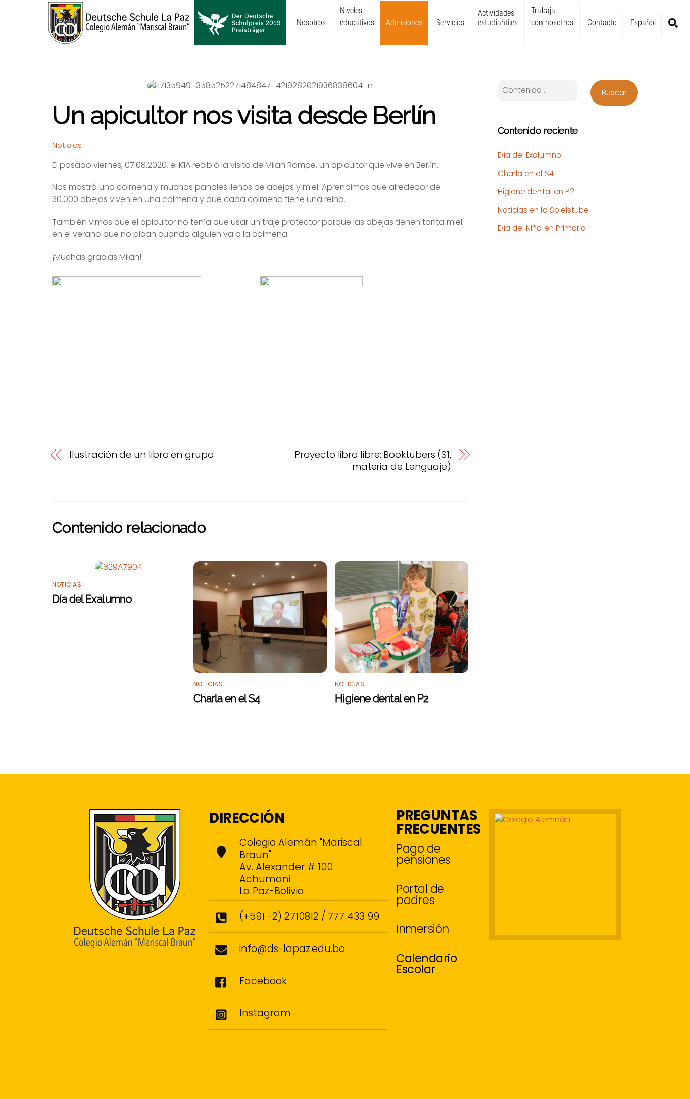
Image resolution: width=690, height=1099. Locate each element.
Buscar (614, 92)
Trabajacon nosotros (552, 16)
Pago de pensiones (423, 854)
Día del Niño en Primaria (542, 228)
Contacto (602, 22)
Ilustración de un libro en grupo (141, 454)
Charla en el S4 (226, 698)
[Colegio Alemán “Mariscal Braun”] (167, 41)
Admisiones (404, 22)
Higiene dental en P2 (382, 698)
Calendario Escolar (426, 963)
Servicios (450, 22)
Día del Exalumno (92, 598)
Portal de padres (420, 894)
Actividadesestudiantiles (498, 17)
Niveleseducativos (357, 16)
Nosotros (311, 22)
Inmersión (422, 929)
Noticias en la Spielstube (543, 210)
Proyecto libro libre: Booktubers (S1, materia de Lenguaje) (372, 460)
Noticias (67, 145)
